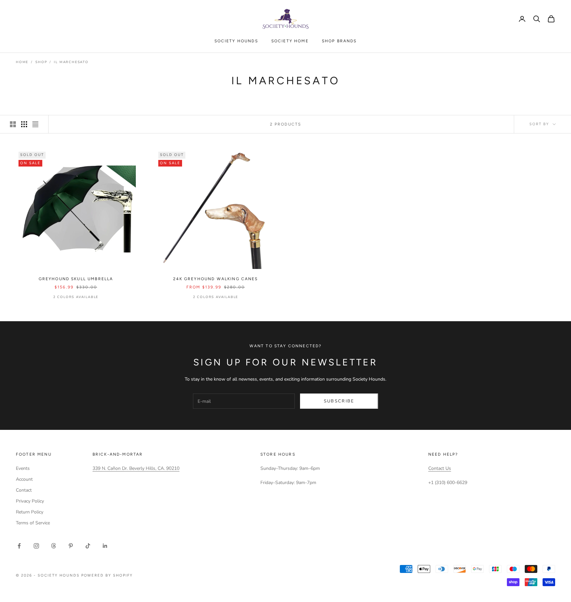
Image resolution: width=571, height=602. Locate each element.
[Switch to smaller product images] (24, 124)
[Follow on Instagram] (36, 546)
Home (22, 62)
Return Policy (29, 512)
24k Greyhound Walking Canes (215, 279)
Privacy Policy (30, 501)
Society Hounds (236, 41)
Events (23, 468)
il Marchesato (71, 62)
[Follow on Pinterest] (70, 546)
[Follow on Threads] (53, 546)
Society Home (290, 41)
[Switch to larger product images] (13, 124)
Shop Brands (339, 41)
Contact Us (439, 468)
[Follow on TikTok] (88, 546)
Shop (41, 62)
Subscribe (339, 401)
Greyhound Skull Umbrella (76, 279)
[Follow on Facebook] (19, 546)
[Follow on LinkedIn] (105, 546)
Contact (24, 490)
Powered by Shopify (107, 575)
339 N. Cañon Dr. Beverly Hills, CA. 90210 (136, 468)
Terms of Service (33, 523)
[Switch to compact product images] (35, 124)
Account (24, 479)
